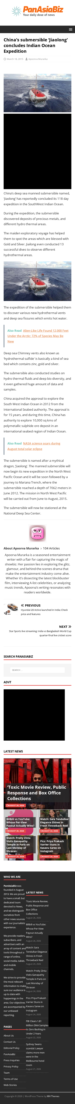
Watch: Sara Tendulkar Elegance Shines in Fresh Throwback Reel (54, 822)
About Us (9, 1035)
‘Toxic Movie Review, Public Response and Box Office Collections (36, 792)
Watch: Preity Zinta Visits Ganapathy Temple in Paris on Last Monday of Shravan (18, 844)
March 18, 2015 (15, 59)
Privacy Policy (11, 1066)
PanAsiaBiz (10, 885)
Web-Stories (10, 1085)
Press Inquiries (11, 1060)
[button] (70, 29)
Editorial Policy (11, 1048)
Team (7, 1072)
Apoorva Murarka (38, 59)
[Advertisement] (37, 151)
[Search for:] (37, 670)
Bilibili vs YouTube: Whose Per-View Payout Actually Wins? (20, 822)
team (18, 902)
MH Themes (53, 1096)
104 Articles (51, 548)
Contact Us (9, 1041)
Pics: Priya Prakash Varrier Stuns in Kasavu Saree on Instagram (52, 846)
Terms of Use (11, 1079)
